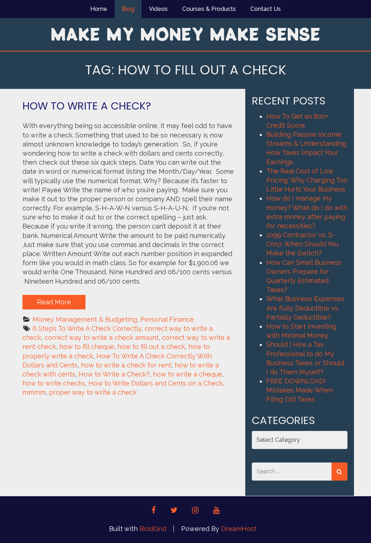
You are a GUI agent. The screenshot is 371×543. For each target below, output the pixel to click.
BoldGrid (152, 528)
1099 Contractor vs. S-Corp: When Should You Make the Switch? (302, 244)
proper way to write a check (93, 392)
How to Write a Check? (86, 106)
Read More (54, 302)
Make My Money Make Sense (185, 33)
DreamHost (239, 528)
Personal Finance (167, 319)
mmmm (34, 392)
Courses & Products (209, 8)
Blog (128, 8)
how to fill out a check (151, 346)
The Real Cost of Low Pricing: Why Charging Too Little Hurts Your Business (306, 180)
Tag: (185, 70)
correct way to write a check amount (102, 337)
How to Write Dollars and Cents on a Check (155, 383)
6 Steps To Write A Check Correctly (87, 328)
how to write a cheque (187, 374)
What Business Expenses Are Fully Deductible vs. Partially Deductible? (305, 308)
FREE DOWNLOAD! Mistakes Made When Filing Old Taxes (299, 390)
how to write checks (53, 383)
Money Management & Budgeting (85, 319)
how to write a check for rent (126, 365)
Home (98, 8)
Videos (158, 8)
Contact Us (265, 8)
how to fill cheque (86, 346)
